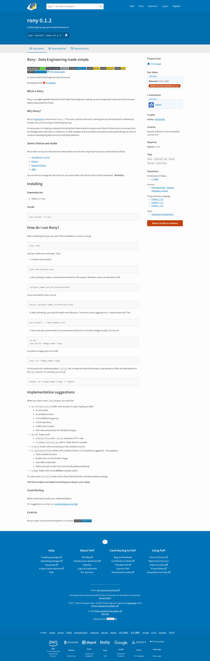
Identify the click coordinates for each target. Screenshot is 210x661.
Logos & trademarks (87, 568)
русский (145, 633)
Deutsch (113, 633)
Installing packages (50, 557)
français (61, 633)
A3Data (52, 83)
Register (177, 6)
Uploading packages (50, 561)
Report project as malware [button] (165, 223)
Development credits (122, 572)
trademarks (131, 603)
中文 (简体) (123, 633)
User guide (50, 564)
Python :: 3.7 (157, 202)
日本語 (69, 633)
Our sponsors (87, 572)
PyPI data (152, 76)
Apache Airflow (38, 165)
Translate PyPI (121, 564)
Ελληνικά (104, 633)
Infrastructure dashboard (86, 561)
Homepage (156, 63)
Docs (141, 6)
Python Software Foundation (103, 606)
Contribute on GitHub (121, 561)
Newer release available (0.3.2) (164, 85)
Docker (34, 161)
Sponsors (153, 6)
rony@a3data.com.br (64, 504)
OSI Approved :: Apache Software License (162, 189)
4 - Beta (154, 179)
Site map (105, 614)
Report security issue (159, 561)
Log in (165, 6)
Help (132, 6)
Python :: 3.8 (157, 205)
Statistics (87, 564)
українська (94, 633)
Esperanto (162, 633)
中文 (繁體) (135, 633)
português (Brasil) (81, 633)
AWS (33, 169)
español (52, 633)
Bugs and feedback (123, 557)
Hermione (39, 119)
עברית (153, 633)
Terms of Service (157, 557)
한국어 (172, 633)
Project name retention (50, 568)
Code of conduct (157, 564)
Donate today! (105, 598)
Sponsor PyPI (122, 568)
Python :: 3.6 (157, 199)
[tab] (36, 49)
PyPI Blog (86, 557)
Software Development (162, 214)
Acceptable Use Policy (157, 572)
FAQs (51, 572)
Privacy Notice (157, 568)
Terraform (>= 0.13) (40, 157)
